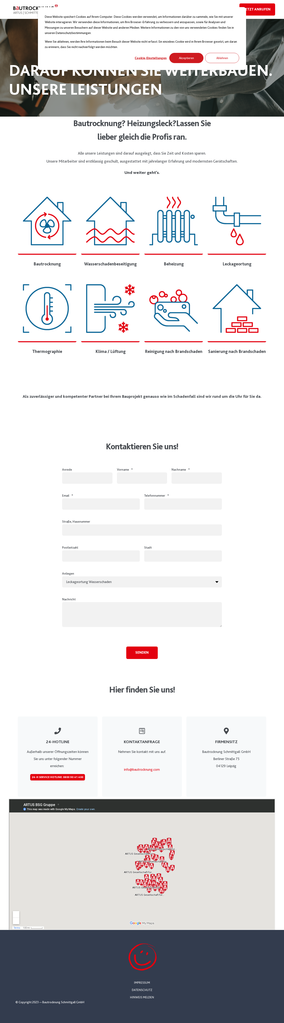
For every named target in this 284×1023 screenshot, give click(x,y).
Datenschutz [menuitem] (142, 990)
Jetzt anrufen (257, 9)
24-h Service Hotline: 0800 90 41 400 (57, 777)
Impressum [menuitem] (142, 982)
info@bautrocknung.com (142, 770)
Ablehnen (222, 58)
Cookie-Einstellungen (151, 58)
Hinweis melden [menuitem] (142, 997)
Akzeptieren (186, 58)
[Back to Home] (35, 15)
